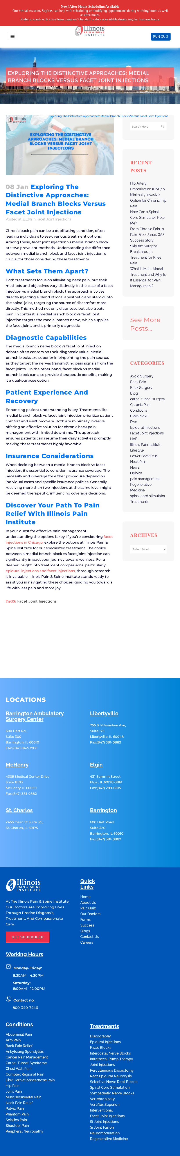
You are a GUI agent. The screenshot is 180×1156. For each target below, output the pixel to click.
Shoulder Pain (17, 1126)
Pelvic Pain (15, 1108)
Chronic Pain (140, 405)
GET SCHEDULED (27, 937)
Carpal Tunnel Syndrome (26, 1063)
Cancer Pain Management (27, 1057)
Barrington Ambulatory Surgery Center (35, 716)
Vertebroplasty (102, 1099)
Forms (85, 920)
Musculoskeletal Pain (23, 1097)
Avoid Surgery (141, 376)
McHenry (17, 765)
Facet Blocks (100, 1048)
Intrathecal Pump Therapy (111, 1059)
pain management (145, 479)
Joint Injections (102, 1065)
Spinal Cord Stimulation (110, 1087)
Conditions (138, 410)
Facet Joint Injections (31, 116)
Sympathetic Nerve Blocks (112, 1093)
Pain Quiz (88, 908)
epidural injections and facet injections (40, 571)
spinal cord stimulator (148, 496)
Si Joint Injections (104, 1122)
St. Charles (19, 810)
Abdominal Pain (19, 1034)
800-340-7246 (25, 1008)
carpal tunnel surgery (147, 399)
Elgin (96, 765)
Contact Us (89, 937)
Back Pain (138, 382)
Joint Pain (14, 1091)
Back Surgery (141, 388)
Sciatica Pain (16, 1120)
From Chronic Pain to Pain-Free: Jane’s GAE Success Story (147, 234)
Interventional (101, 1110)
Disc (133, 422)
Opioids (136, 473)
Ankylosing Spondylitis (25, 1051)
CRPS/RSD (139, 416)
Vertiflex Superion (104, 1105)
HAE (133, 439)
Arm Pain (13, 1040)
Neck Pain (138, 462)
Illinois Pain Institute (145, 445)
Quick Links (87, 884)
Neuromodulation (105, 1133)
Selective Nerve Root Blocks (113, 1082)
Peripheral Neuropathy (24, 1131)
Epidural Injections (145, 427)
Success (87, 925)
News (134, 467)
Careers (86, 942)
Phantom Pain (17, 1114)
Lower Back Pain (143, 456)
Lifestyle (137, 450)
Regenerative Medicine (109, 1139)
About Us (88, 902)
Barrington (103, 810)
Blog (134, 393)
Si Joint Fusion (102, 1127)
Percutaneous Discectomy (112, 1070)
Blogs (85, 931)
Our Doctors (90, 914)
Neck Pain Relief (19, 1103)
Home (10, 116)
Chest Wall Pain (18, 1069)
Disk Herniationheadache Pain (30, 1080)
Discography (100, 1036)
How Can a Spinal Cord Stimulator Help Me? (147, 217)
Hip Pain (12, 1086)
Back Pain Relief (19, 1046)
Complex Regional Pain (25, 1074)
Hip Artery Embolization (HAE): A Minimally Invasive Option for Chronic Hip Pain (148, 194)
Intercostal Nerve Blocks (110, 1053)
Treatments (139, 502)
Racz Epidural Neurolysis (111, 1076)
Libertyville (104, 714)
